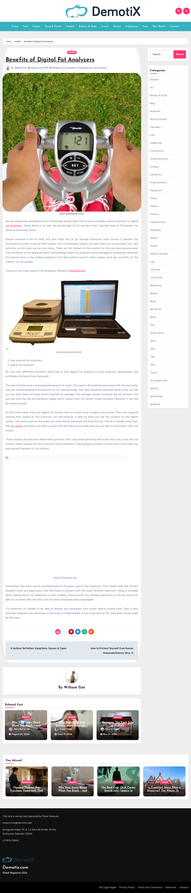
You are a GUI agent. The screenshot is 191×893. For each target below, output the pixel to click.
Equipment (156, 190)
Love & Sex (156, 277)
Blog (152, 103)
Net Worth (159, 26)
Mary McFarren (22, 729)
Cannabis (155, 127)
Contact (175, 26)
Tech (25, 26)
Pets (152, 325)
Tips (152, 356)
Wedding (155, 404)
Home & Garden (159, 253)
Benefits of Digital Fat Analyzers (50, 60)
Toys (152, 364)
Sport (153, 340)
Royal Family (157, 333)
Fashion (154, 206)
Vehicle (154, 388)
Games (36, 26)
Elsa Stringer (112, 729)
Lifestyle (155, 269)
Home (14, 26)
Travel (104, 26)
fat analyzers (14, 225)
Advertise (170, 887)
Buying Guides (158, 119)
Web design (156, 396)
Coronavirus (157, 150)
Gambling (155, 230)
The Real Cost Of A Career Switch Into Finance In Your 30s (118, 790)
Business (155, 111)
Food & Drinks (53, 26)
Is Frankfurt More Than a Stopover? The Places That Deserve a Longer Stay (164, 790)
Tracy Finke (66, 729)
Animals (154, 79)
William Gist (21, 68)
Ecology (154, 166)
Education (156, 174)
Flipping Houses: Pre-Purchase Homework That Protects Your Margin (26, 790)
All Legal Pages (107, 887)
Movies (117, 26)
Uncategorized (158, 380)
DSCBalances (77, 270)
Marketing (155, 285)
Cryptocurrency (159, 158)
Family (153, 198)
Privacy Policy (127, 887)
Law (152, 261)
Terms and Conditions (150, 887)
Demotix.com (15, 867)
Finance (154, 214)
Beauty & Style (88, 26)
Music (153, 301)
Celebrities (132, 26)
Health (70, 26)
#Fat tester (100, 68)
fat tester (16, 425)
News (153, 317)
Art (152, 87)
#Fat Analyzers (85, 68)
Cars (145, 26)
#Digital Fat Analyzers (64, 68)
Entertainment (158, 182)
